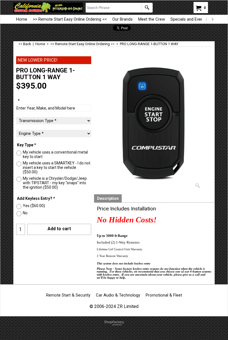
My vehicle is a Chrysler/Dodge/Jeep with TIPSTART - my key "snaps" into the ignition (55, 183)
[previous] (206, 19)
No (25, 213)
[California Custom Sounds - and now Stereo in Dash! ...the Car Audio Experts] (48, 8)
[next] (212, 19)
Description (108, 198)
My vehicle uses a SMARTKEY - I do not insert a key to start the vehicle (56, 167)
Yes (34, 205)
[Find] (147, 8)
